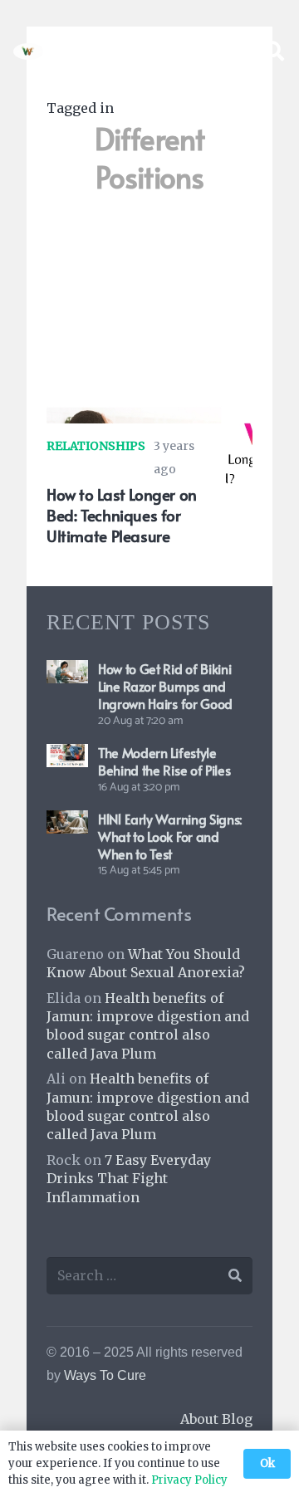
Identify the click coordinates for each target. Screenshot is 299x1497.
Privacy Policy (189, 1480)
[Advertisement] (149, 301)
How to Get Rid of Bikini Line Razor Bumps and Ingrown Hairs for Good (165, 685)
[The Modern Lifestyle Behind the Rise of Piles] (67, 755)
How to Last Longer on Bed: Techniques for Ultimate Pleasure (122, 514)
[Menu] (230, 51)
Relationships (96, 445)
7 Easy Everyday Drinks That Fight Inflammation (129, 1179)
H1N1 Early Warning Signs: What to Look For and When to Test (170, 836)
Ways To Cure (105, 1375)
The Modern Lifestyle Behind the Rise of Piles (164, 761)
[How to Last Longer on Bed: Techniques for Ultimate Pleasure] (149, 403)
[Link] (28, 51)
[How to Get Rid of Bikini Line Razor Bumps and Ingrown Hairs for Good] (67, 671)
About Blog (216, 1419)
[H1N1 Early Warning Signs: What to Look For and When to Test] (67, 822)
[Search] (274, 51)
